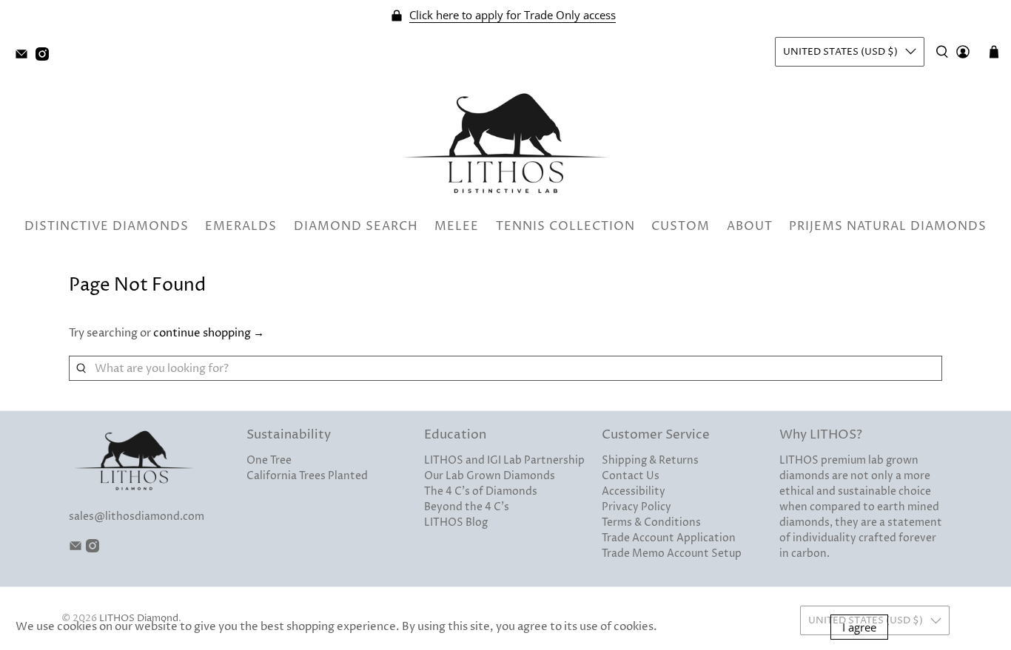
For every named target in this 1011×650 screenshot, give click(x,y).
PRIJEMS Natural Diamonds (888, 226)
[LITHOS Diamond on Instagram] (46, 57)
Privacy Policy (636, 507)
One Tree (269, 460)
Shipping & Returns (650, 460)
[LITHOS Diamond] (505, 143)
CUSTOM (680, 226)
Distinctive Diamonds (106, 226)
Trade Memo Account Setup (672, 553)
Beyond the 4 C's (466, 507)
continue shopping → (208, 333)
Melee (456, 226)
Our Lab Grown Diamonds (489, 476)
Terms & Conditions (651, 522)
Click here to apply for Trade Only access (512, 15)
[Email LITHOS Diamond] (25, 57)
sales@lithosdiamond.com (136, 516)
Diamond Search (356, 226)
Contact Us (630, 476)
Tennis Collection (565, 226)
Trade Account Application (669, 538)
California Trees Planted (307, 476)
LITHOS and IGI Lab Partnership (504, 460)
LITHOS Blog (456, 522)
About (750, 226)
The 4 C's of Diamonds (480, 491)
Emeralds (241, 226)
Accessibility (633, 491)
